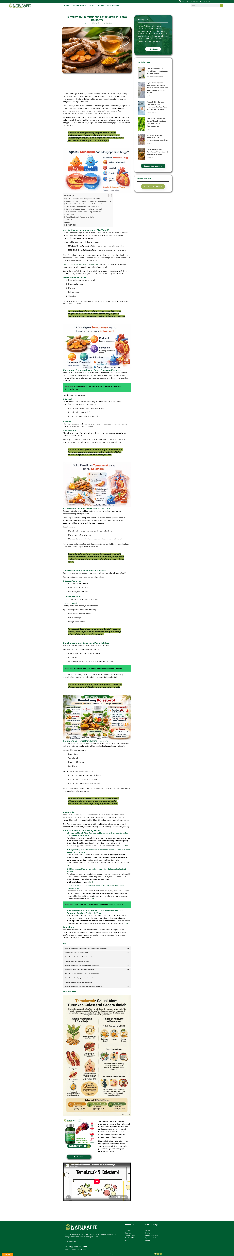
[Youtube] (158, 1254)
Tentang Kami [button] (78, 6)
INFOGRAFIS (71, 225)
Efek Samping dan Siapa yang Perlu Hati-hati (84, 209)
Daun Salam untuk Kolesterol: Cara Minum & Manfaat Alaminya (157, 151)
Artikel (91, 6)
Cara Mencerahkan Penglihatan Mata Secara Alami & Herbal (157, 71)
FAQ (68, 222)
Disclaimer (70, 220)
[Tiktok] (161, 1254)
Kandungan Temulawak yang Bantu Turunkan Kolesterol (88, 201)
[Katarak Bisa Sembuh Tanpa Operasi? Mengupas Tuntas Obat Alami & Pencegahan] (141, 108)
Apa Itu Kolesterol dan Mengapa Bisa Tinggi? (83, 198)
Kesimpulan (70, 214)
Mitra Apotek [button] (112, 6)
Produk (101, 6)
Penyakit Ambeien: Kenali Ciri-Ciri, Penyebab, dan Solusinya (157, 137)
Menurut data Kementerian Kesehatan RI (81, 264)
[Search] (221, 5)
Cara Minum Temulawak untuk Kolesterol (82, 206)
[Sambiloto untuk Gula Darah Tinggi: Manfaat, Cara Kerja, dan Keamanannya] (141, 124)
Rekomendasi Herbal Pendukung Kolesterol (83, 212)
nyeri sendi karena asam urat (155, 95)
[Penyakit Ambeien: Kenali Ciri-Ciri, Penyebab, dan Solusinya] (141, 139)
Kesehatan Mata (151, 112)
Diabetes (149, 129)
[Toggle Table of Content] (109, 195)
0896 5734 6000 (80, 1247)
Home (66, 6)
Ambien (149, 143)
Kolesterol (95, 23)
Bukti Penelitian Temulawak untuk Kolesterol (84, 204)
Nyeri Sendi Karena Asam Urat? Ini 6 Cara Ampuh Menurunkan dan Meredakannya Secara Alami (157, 88)
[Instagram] (155, 1254)
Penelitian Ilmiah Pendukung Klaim (80, 217)
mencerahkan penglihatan (155, 76)
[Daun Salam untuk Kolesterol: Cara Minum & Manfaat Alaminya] (141, 154)
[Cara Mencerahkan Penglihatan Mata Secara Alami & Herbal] (141, 73)
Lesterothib (108, 23)
